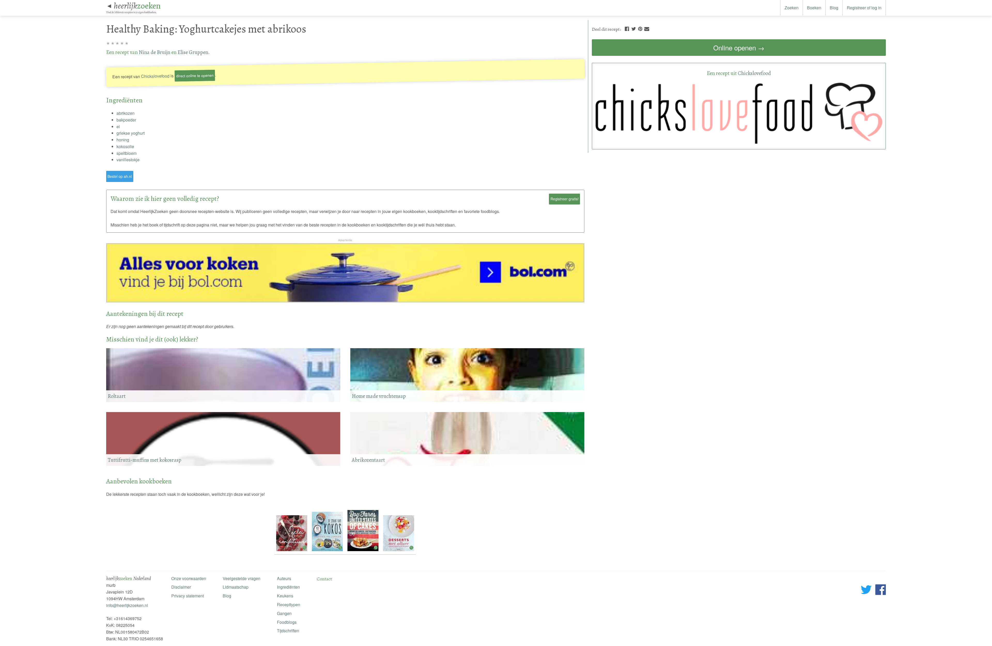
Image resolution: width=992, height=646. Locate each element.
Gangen (284, 613)
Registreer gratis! (565, 198)
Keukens (285, 596)
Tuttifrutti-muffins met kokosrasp (144, 459)
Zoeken (792, 8)
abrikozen (126, 113)
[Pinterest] (640, 28)
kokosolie (125, 146)
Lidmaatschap (236, 587)
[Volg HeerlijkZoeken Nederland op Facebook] (880, 590)
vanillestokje (128, 160)
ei (118, 127)
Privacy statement (187, 596)
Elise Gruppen (192, 52)
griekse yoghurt (131, 133)
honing (123, 140)
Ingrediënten (288, 587)
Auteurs (284, 578)
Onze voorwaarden (188, 578)
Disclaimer (181, 587)
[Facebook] (626, 28)
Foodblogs (287, 622)
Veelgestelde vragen (241, 578)
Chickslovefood (155, 76)
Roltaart (117, 396)
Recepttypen (288, 604)
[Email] (646, 28)
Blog (834, 8)
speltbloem (127, 153)
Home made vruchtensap (379, 396)
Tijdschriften (288, 631)
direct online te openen (194, 75)
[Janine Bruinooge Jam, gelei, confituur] (292, 551)
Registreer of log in (864, 8)
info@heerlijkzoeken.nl (127, 605)
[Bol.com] (345, 301)
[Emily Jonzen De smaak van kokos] (328, 551)
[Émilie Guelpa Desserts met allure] (398, 551)
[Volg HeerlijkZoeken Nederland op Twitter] (866, 590)
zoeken (137, 5)
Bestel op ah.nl (119, 176)
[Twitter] (633, 28)
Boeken (814, 8)
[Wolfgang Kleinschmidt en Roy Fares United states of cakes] (363, 551)
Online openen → (738, 47)
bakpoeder (126, 120)
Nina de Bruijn (154, 52)
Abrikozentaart (368, 459)
